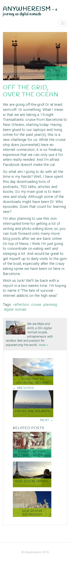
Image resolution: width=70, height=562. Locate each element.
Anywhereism (27, 9)
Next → (46, 420)
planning (50, 304)
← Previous (23, 388)
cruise (36, 304)
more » (43, 345)
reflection (21, 304)
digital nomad (15, 309)
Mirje (56, 70)
